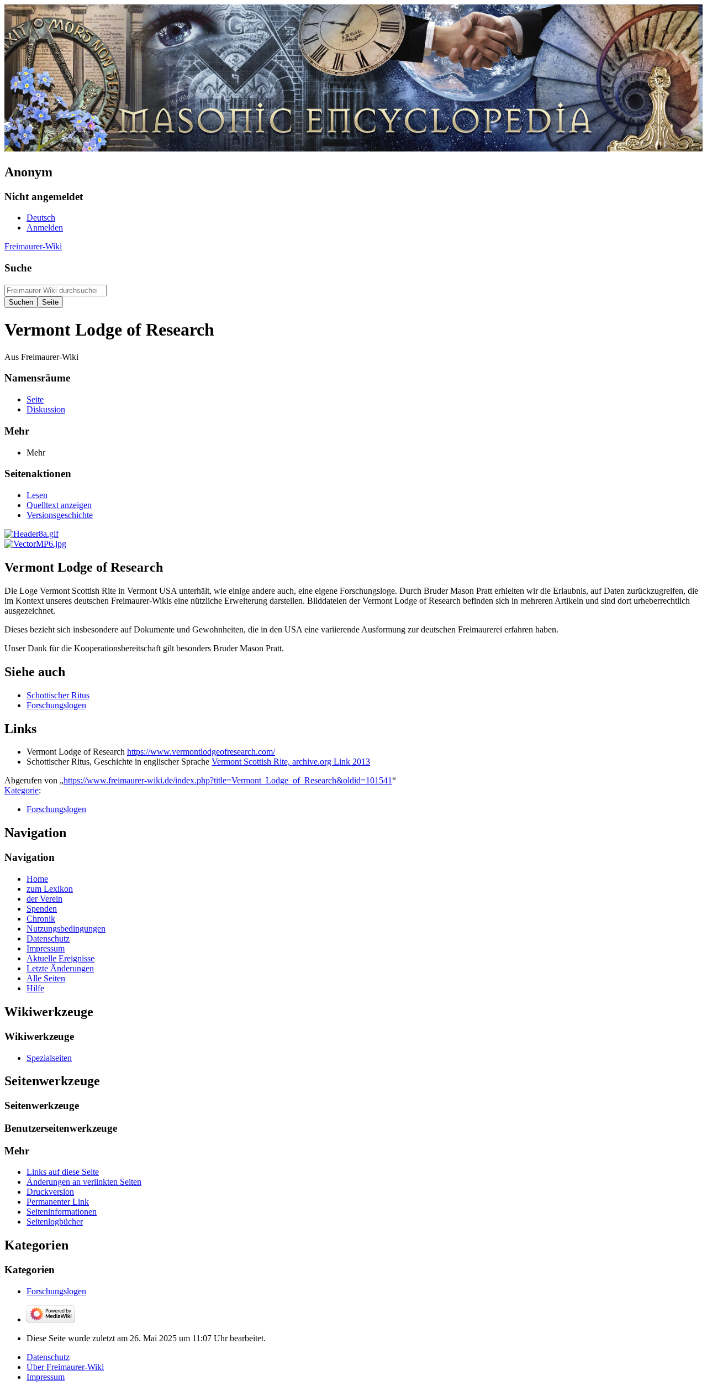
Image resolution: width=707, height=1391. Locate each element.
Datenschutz (48, 1357)
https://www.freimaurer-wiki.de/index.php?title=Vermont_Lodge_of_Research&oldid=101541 (228, 780)
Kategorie (21, 790)
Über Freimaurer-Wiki (65, 1367)
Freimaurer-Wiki (33, 246)
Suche (17, 268)
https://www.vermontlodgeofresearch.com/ (201, 751)
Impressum (46, 1377)
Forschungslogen (56, 705)
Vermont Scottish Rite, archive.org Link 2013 (291, 761)
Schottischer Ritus (58, 695)
